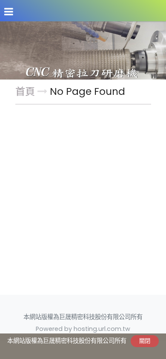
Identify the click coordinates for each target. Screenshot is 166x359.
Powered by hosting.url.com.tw (83, 329)
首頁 (25, 91)
